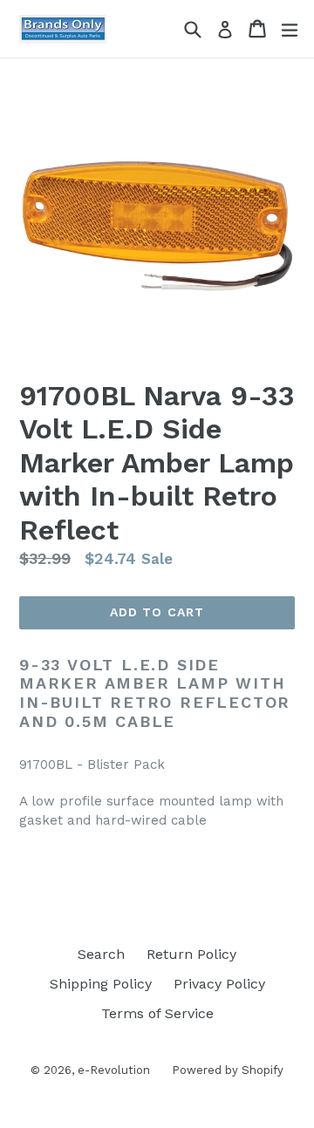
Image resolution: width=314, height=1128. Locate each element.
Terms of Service (157, 1013)
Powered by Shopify (227, 1070)
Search (101, 954)
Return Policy (191, 954)
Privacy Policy (219, 983)
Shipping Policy (101, 983)
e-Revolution (114, 1070)
